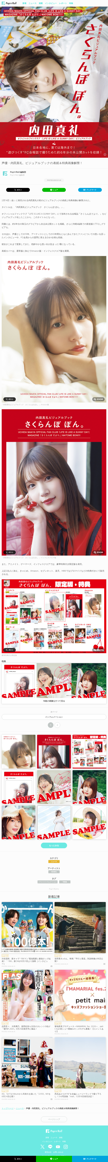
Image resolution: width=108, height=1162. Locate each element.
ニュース (33, 3)
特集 (71, 3)
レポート (63, 3)
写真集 (65, 882)
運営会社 (48, 1152)
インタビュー (51, 3)
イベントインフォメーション (47, 882)
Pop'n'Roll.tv (54, 889)
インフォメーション (54, 717)
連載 (41, 3)
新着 (24, 3)
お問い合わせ (58, 1152)
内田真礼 (54, 872)
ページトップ (54, 1119)
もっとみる (54, 845)
